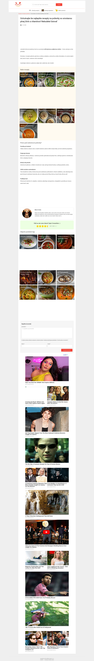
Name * (23, 343)
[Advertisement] (47, 35)
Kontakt (41, 659)
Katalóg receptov (35, 10)
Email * (49, 343)
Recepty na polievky (26, 13)
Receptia (20, 13)
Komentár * (24, 326)
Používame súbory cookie (49, 659)
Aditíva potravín (61, 10)
